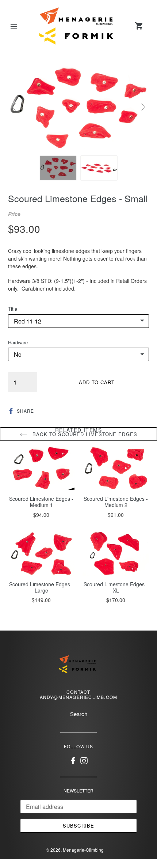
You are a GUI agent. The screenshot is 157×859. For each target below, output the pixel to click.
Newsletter (78, 790)
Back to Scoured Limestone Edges (84, 434)
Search (78, 714)
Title (12, 308)
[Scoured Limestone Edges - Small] (58, 168)
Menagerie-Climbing (83, 850)
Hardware (18, 342)
